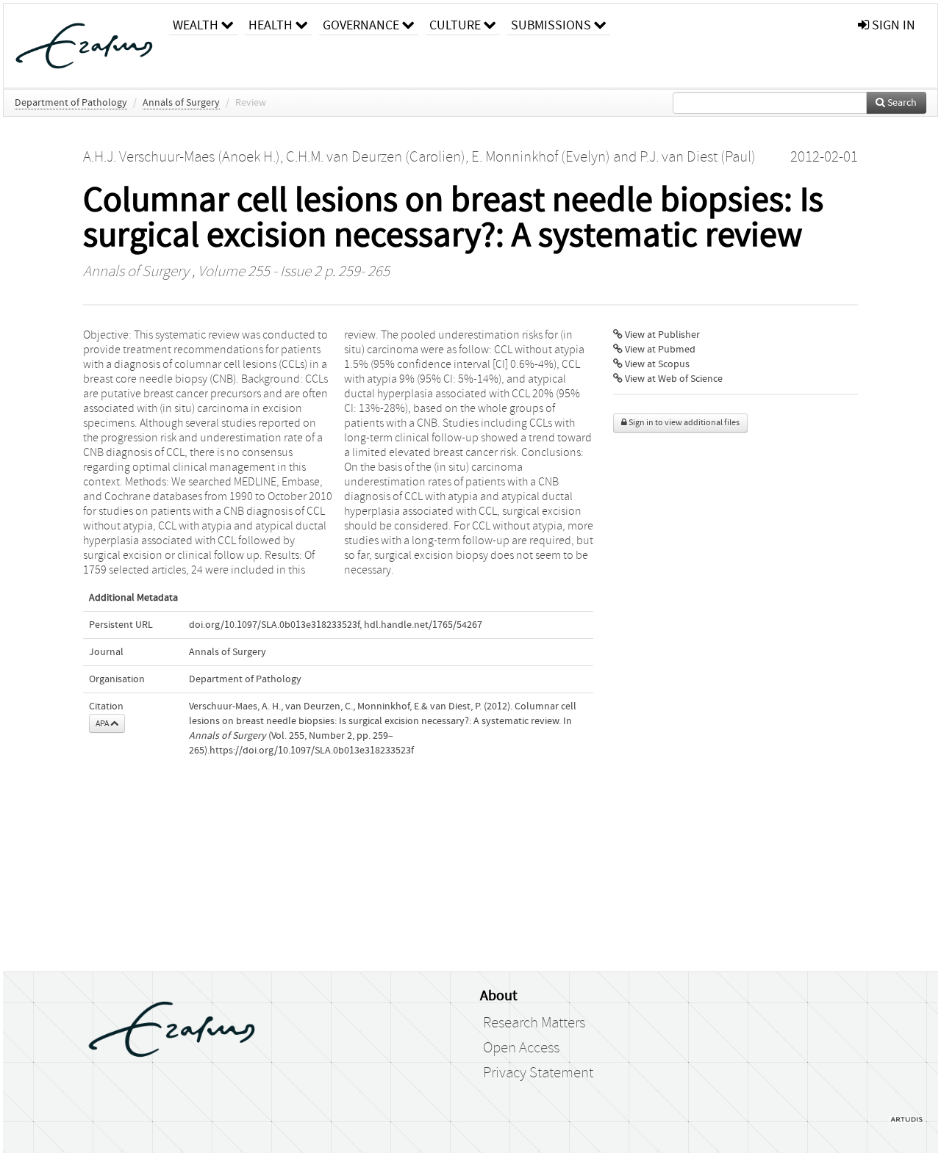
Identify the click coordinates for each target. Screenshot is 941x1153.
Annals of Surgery (181, 103)
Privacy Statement (538, 1073)
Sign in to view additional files (683, 422)
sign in (892, 25)
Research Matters (534, 1023)
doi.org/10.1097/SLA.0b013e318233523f (274, 625)
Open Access (521, 1048)
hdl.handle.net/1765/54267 (423, 625)
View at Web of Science (673, 379)
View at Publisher (661, 335)
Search (901, 103)
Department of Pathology (71, 103)
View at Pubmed (659, 349)
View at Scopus (656, 364)
